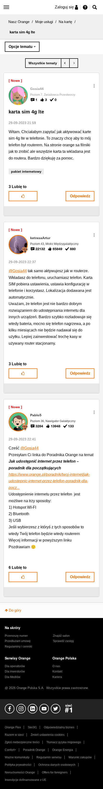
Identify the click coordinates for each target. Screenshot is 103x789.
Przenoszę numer (16, 635)
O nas (56, 666)
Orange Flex (13, 727)
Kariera (57, 677)
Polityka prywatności (18, 764)
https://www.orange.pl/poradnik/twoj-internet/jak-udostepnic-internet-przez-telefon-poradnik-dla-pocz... (49, 481)
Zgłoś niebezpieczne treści (22, 742)
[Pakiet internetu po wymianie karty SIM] (73, 63)
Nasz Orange (18, 22)
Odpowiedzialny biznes (59, 727)
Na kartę (65, 22)
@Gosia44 (18, 271)
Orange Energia (62, 750)
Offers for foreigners (55, 772)
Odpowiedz (80, 196)
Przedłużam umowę (18, 641)
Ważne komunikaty (17, 757)
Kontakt (57, 671)
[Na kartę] (43, 63)
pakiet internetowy (26, 171)
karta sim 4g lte (26, 111)
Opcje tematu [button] (21, 47)
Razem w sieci (14, 734)
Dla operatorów (15, 666)
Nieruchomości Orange (20, 772)
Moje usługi (44, 22)
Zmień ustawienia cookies (47, 734)
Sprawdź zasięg (63, 641)
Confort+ (10, 750)
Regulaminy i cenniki (18, 646)
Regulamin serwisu (49, 757)
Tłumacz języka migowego (63, 742)
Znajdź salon (61, 635)
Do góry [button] (15, 610)
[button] (94, 86)
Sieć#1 (32, 727)
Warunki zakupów (80, 757)
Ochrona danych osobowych (56, 764)
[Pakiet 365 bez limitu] (65, 63)
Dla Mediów (12, 677)
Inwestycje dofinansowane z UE (25, 780)
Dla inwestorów (15, 671)
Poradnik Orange (34, 750)
